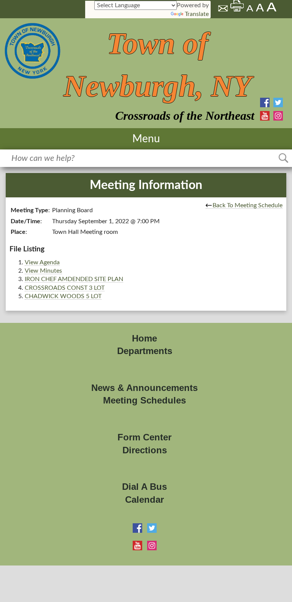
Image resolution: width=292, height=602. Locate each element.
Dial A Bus (144, 486)
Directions (144, 450)
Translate (197, 14)
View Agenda (42, 262)
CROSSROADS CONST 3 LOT (65, 288)
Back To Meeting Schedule (247, 205)
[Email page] (223, 9)
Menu (146, 138)
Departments (144, 351)
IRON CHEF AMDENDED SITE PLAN (74, 279)
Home (144, 338)
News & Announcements (144, 388)
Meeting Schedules (144, 400)
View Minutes (43, 271)
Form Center (144, 437)
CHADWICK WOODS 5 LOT (63, 296)
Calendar (144, 499)
